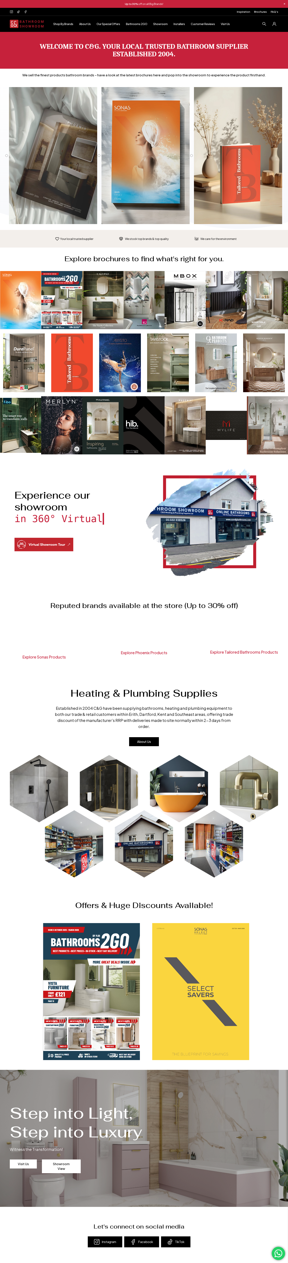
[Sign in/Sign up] (274, 24)
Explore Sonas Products (44, 656)
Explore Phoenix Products (144, 652)
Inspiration (243, 11)
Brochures (260, 11)
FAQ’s (274, 11)
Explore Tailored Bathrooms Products (244, 652)
